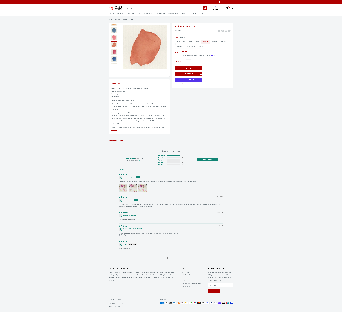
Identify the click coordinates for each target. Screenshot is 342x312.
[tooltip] (201, 75)
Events (194, 13)
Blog (139, 13)
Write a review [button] (207, 159)
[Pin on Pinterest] (222, 30)
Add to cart (188, 68)
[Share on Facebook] (219, 30)
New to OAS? (186, 272)
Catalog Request (160, 13)
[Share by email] (229, 30)
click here (114, 129)
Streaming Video (173, 13)
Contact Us (185, 280)
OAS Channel (186, 275)
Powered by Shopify (114, 306)
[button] (188, 74)
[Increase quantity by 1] (193, 61)
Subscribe (214, 290)
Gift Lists (202, 13)
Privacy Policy (186, 286)
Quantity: (178, 61)
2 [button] (170, 258)
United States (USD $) (115, 299)
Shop (110, 13)
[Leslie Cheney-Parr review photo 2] (133, 188)
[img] (123, 174)
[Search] (205, 8)
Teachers (147, 13)
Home (110, 19)
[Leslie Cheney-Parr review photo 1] (123, 188)
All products (117, 19)
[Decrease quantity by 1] (184, 61)
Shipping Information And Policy (192, 283)
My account (214, 9)
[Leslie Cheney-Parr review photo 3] (142, 188)
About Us (120, 13)
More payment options (189, 84)
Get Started (131, 13)
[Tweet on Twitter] (226, 30)
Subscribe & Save (226, 2)
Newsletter (185, 13)
